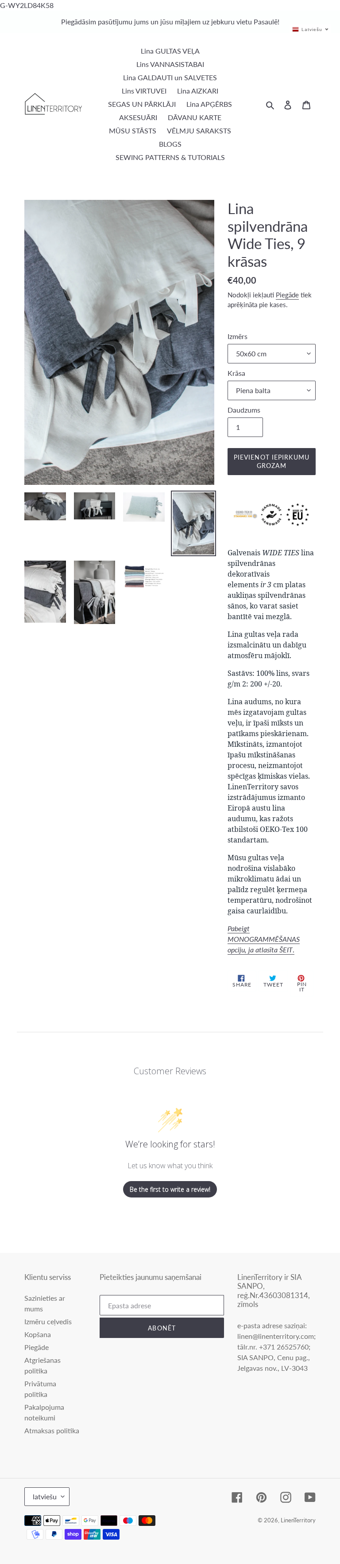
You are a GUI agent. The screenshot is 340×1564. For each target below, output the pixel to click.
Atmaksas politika (51, 1430)
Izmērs (237, 336)
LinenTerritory (298, 1520)
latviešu (45, 1496)
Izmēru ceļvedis (48, 1321)
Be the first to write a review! (170, 1189)
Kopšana (37, 1334)
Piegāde (287, 295)
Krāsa (236, 373)
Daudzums (244, 410)
